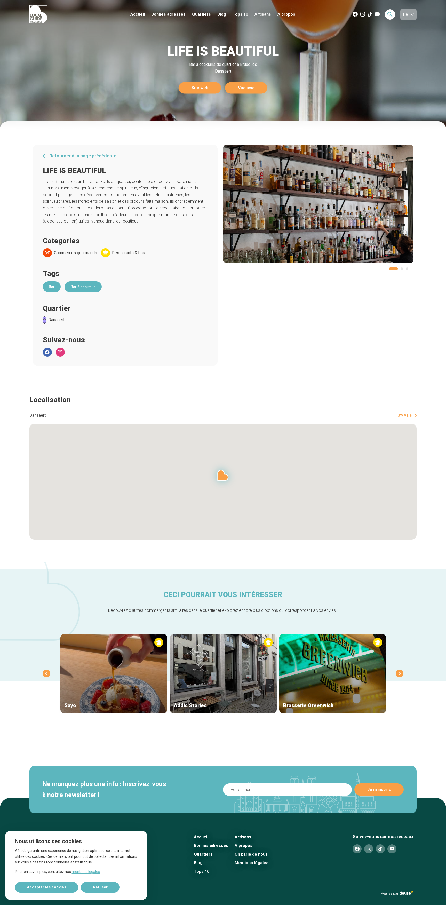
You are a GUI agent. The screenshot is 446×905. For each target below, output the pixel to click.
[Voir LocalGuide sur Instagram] (362, 14)
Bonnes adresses (168, 14)
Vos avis (246, 87)
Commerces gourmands (75, 253)
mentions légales (86, 872)
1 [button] (393, 268)
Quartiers (201, 14)
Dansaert (56, 320)
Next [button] (399, 673)
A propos (286, 14)
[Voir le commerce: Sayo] (113, 673)
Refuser (100, 887)
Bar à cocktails (83, 287)
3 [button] (407, 268)
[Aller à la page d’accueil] (57, 14)
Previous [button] (46, 673)
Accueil (137, 14)
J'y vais (405, 415)
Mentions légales (251, 862)
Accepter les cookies (46, 887)
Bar (52, 287)
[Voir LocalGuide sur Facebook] (355, 15)
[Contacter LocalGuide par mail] (391, 848)
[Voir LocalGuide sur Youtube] (377, 14)
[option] (318, 204)
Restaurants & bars (129, 253)
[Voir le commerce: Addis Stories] (223, 673)
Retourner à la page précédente (82, 156)
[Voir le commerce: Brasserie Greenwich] (332, 673)
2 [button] (402, 268)
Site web (200, 87)
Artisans (262, 14)
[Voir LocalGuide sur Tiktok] (370, 15)
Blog (221, 14)
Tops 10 (240, 14)
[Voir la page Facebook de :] (47, 352)
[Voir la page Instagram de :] (60, 352)
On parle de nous (251, 854)
